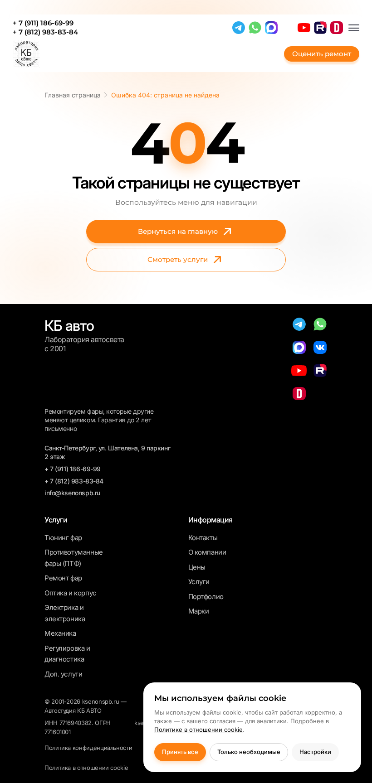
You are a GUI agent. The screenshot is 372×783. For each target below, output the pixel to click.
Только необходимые (248, 751)
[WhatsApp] (255, 27)
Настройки (315, 751)
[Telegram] (238, 27)
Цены (197, 567)
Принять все (180, 751)
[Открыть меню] (353, 28)
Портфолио (206, 596)
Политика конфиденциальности (88, 747)
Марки (198, 611)
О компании (207, 552)
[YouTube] (304, 27)
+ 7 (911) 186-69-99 (43, 23)
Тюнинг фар (63, 537)
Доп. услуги (63, 674)
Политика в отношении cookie (86, 767)
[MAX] (271, 27)
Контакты (203, 537)
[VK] (320, 347)
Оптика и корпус (70, 593)
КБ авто (69, 326)
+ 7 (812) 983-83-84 (45, 32)
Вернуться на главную (178, 231)
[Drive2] (336, 27)
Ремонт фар (63, 578)
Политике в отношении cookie (198, 729)
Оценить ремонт (321, 53)
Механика (60, 633)
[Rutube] (320, 27)
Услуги (199, 581)
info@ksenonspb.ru (72, 493)
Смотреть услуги (177, 259)
